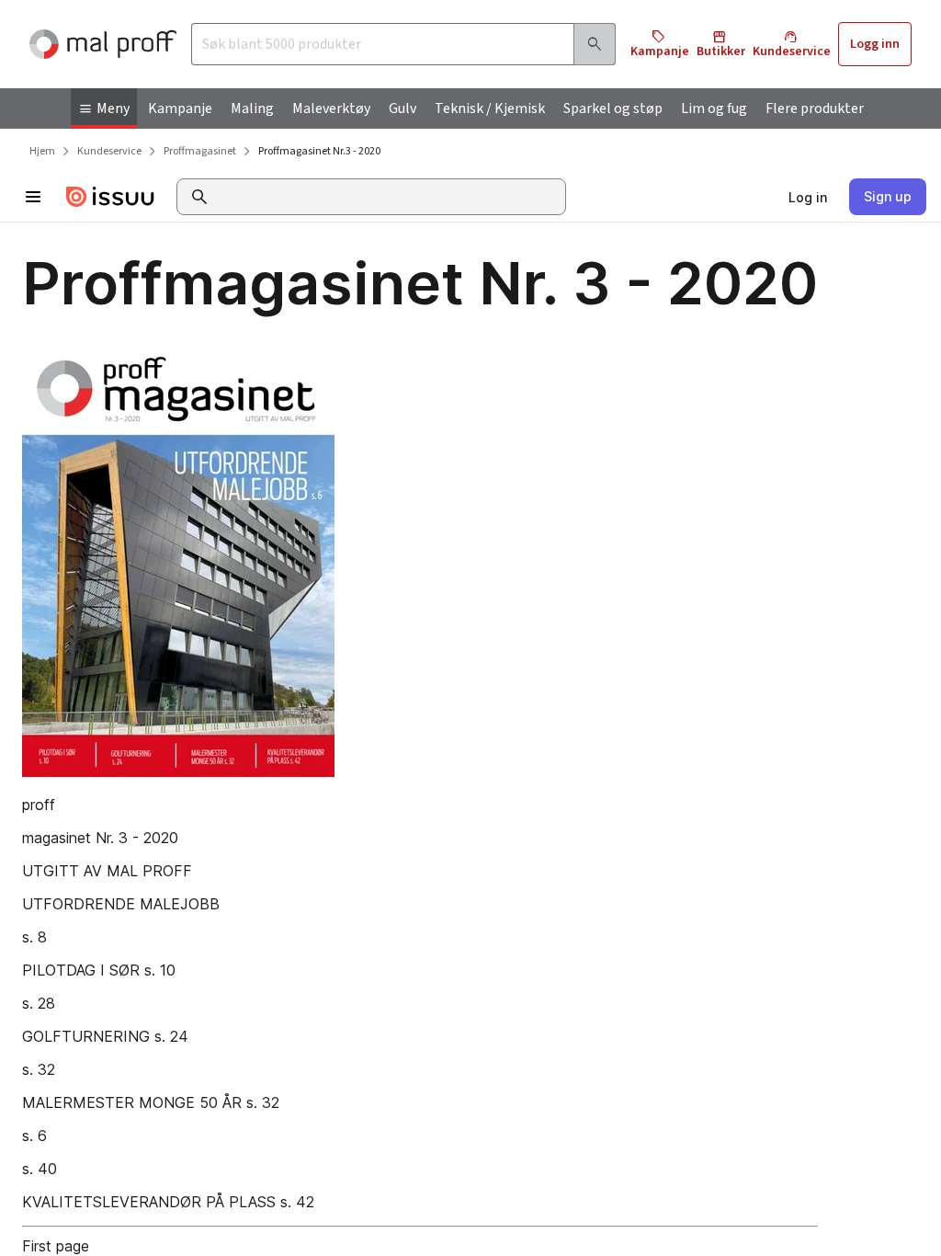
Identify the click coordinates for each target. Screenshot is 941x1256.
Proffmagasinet (200, 151)
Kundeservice (109, 151)
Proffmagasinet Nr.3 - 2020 (319, 151)
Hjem (42, 151)
